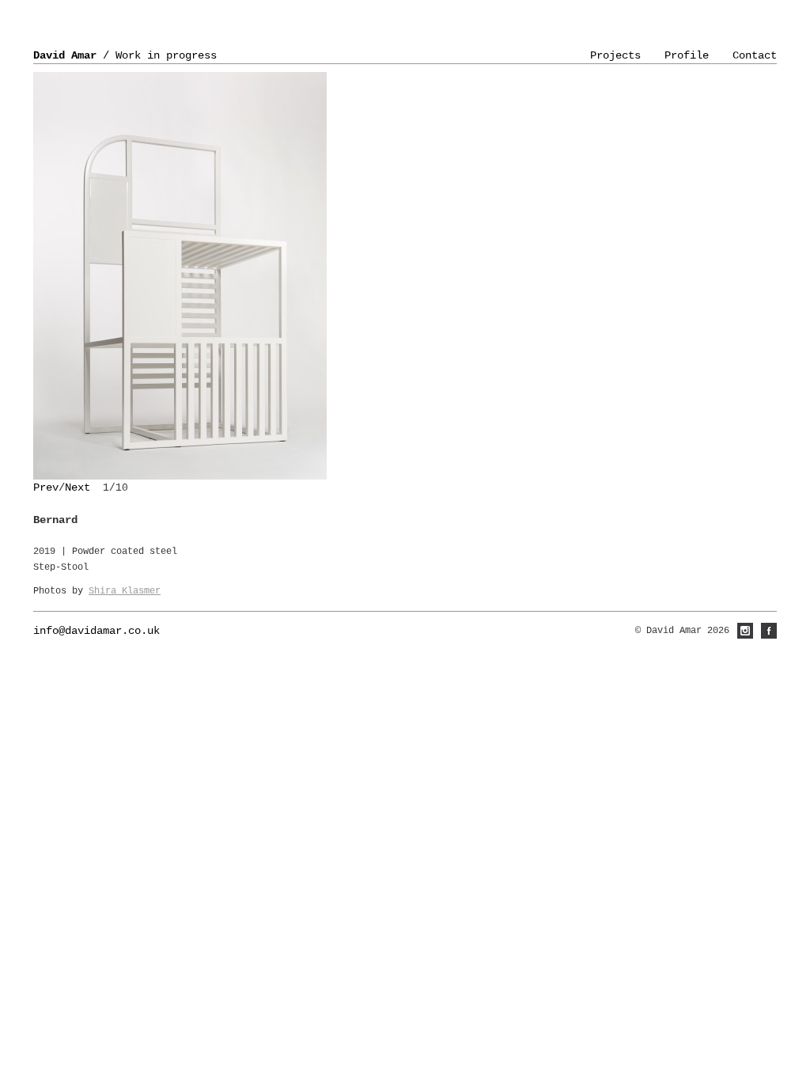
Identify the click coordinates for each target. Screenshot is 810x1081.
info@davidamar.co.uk (96, 630)
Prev (46, 487)
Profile (686, 55)
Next (77, 487)
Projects (615, 55)
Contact (754, 55)
